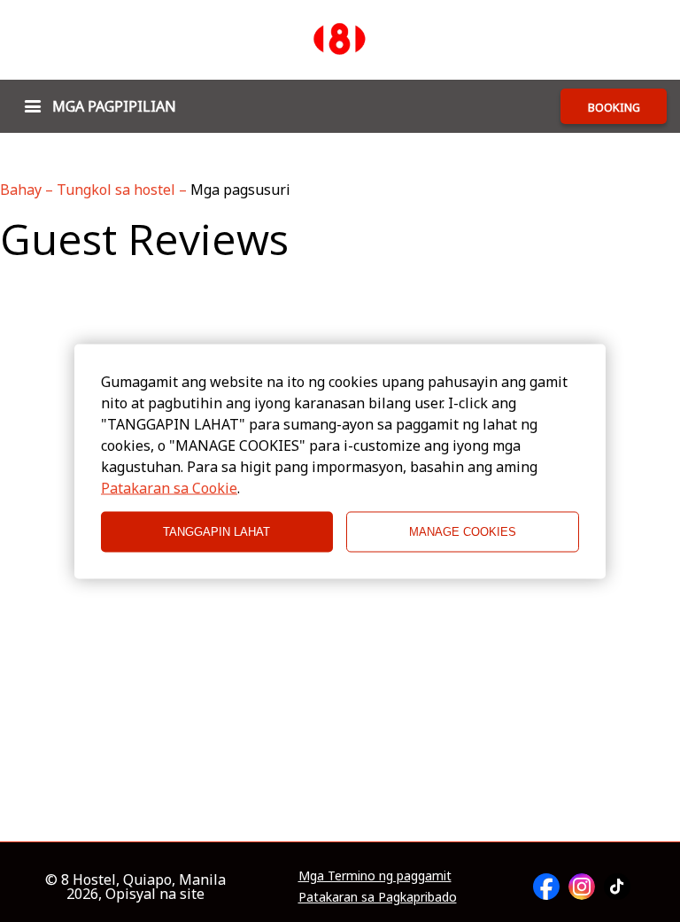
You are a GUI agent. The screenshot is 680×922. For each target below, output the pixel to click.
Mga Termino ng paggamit (375, 876)
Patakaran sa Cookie (169, 487)
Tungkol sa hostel (118, 189)
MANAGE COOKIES (462, 531)
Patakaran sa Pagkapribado (377, 897)
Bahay (22, 189)
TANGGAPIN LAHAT (216, 531)
